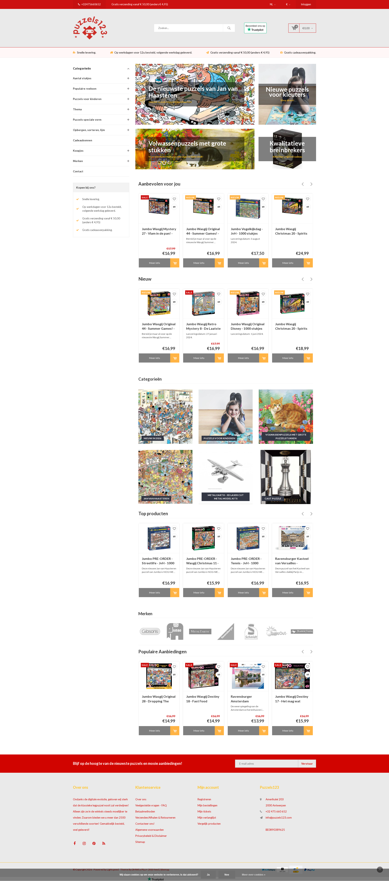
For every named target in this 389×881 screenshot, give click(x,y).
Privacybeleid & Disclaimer (151, 835)
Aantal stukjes (82, 78)
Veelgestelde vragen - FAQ (151, 805)
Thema (77, 109)
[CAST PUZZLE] (286, 476)
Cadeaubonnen (82, 140)
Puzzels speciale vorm (87, 119)
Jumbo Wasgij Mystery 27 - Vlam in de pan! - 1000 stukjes (159, 231)
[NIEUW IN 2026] (165, 416)
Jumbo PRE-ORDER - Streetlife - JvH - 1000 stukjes (158, 561)
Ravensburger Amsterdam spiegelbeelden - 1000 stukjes (247, 699)
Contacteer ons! (145, 823)
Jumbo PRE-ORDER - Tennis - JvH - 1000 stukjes (246, 561)
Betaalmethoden (145, 811)
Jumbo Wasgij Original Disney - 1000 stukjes (247, 326)
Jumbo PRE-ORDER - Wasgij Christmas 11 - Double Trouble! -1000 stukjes (203, 561)
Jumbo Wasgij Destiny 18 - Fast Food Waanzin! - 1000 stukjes (202, 699)
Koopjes (78, 150)
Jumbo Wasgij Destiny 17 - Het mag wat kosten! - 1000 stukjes (291, 699)
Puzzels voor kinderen (87, 99)
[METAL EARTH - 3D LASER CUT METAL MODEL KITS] (226, 476)
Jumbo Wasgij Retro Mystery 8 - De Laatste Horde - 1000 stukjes (203, 326)
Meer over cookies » (253, 874)
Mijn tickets (204, 811)
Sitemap (140, 841)
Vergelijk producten (209, 823)
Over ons (140, 799)
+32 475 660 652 (276, 811)
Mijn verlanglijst (207, 817)
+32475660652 (91, 4)
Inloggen (306, 4)
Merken (78, 161)
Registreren (204, 799)
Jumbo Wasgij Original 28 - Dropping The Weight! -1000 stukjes (158, 699)
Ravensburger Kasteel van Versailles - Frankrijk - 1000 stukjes (292, 561)
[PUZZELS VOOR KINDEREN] (226, 416)
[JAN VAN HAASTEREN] (165, 476)
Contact (78, 171)
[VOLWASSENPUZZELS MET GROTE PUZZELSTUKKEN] (286, 416)
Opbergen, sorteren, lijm (89, 130)
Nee (226, 874)
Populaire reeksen (84, 88)
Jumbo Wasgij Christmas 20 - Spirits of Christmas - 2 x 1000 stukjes (292, 231)
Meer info (154, 262)
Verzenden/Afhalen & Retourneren (155, 817)
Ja (208, 874)
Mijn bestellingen (207, 805)
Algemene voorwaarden (149, 829)
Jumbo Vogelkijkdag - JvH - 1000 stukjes (247, 231)
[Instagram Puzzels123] (84, 843)
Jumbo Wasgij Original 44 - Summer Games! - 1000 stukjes (203, 231)
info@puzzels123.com (279, 817)
